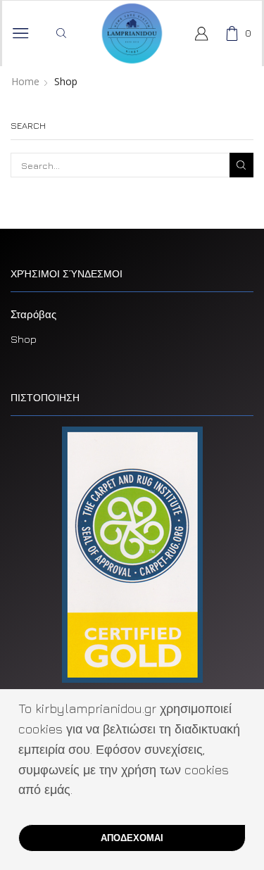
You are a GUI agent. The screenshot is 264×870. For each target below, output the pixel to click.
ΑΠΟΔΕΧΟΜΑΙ (132, 837)
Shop (24, 339)
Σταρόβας (33, 314)
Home (25, 82)
